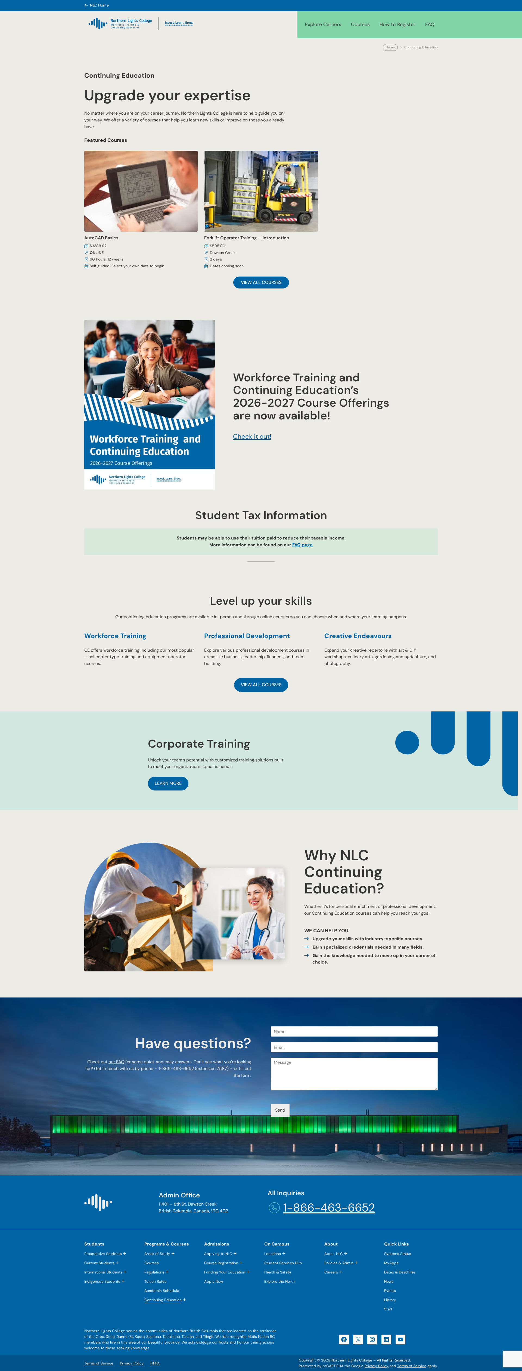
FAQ (429, 24)
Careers (331, 1272)
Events (390, 1290)
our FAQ (116, 1062)
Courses (360, 24)
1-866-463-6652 (329, 1207)
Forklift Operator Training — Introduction (246, 238)
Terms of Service (411, 1366)
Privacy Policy (377, 1366)
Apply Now (213, 1281)
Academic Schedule (161, 1290)
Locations (272, 1253)
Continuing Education (163, 1300)
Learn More (168, 783)
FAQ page (302, 545)
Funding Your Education (224, 1272)
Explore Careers (323, 24)
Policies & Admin (338, 1263)
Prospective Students (103, 1253)
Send (280, 1110)
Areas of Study (157, 1253)
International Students (103, 1272)
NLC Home (99, 5)
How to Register (397, 24)
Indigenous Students (102, 1281)
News (388, 1281)
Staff (388, 1309)
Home (390, 47)
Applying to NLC (218, 1253)
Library (390, 1300)
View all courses (261, 685)
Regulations (154, 1272)
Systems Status (397, 1253)
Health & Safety (277, 1272)
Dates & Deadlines (400, 1272)
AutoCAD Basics (101, 238)
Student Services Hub (283, 1263)
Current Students (99, 1263)
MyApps (391, 1263)
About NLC (333, 1253)
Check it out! (252, 436)
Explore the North (279, 1281)
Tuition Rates (155, 1281)
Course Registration (221, 1263)
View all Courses (261, 282)
